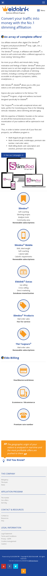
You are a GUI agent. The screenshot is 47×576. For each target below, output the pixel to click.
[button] (2, 2)
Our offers (4, 500)
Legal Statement (6, 534)
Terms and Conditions (8, 536)
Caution (4, 544)
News (3, 485)
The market (5, 498)
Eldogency (4, 480)
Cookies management (8, 541)
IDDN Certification (33, 561)
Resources (4, 518)
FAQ (2, 521)
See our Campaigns (13, 155)
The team (4, 482)
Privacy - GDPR (6, 539)
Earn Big (4, 503)
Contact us (4, 516)
